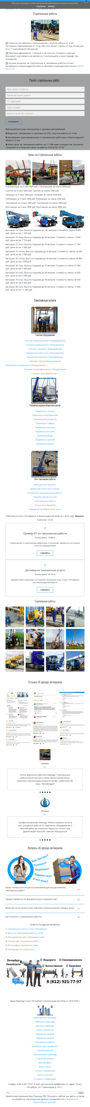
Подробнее (41, 6)
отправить (13, 121)
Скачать (45, 553)
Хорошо (51, 6)
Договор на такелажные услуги (45, 570)
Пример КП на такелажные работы (45, 533)
